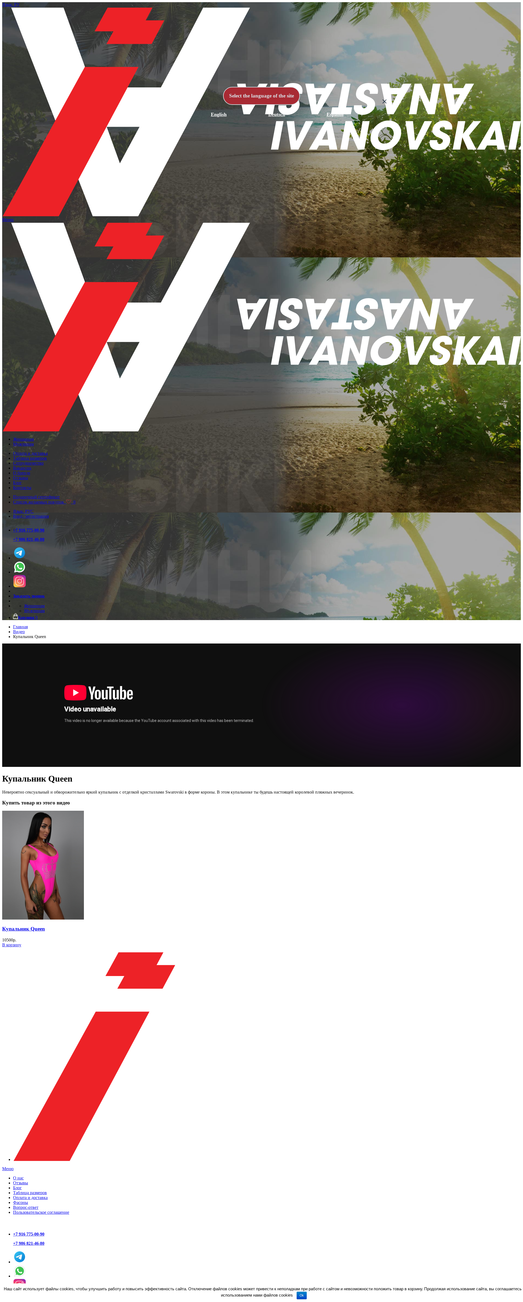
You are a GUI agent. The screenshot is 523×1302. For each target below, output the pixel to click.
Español (335, 114)
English (219, 114)
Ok (302, 1295)
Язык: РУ (11, 4)
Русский (160, 114)
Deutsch (276, 114)
